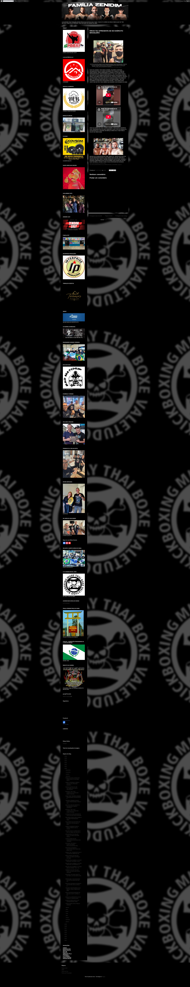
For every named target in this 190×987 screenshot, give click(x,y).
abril (67, 915)
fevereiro (68, 919)
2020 (65, 768)
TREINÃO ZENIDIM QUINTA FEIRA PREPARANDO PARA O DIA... (73, 802)
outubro (68, 774)
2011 (65, 940)
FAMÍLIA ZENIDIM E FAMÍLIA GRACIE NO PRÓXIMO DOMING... (72, 784)
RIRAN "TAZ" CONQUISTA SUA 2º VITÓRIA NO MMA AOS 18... (73, 853)
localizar (65, 743)
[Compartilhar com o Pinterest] (115, 170)
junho (67, 911)
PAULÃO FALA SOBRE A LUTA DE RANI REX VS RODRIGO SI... (73, 864)
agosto (67, 907)
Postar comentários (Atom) (110, 219)
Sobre (63, 969)
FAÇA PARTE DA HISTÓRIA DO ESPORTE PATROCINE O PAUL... (72, 823)
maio (67, 913)
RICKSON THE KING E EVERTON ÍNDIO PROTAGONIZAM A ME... (72, 844)
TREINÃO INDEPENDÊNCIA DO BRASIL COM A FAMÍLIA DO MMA (73, 889)
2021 (65, 766)
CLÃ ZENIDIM (66, 603)
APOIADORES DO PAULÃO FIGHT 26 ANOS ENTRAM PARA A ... (72, 835)
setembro (68, 776)
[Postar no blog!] (111, 170)
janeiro (67, 921)
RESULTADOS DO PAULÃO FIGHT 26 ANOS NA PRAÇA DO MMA (72, 857)
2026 (65, 756)
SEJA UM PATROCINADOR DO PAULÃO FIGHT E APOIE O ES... (72, 894)
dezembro (68, 770)
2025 (65, 758)
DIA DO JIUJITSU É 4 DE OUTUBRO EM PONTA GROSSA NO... (71, 788)
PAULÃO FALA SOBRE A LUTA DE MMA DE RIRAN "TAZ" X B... (73, 867)
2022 (65, 764)
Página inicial (108, 216)
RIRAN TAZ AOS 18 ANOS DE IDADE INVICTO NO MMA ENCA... (72, 779)
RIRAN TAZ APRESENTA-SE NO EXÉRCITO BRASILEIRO (73, 897)
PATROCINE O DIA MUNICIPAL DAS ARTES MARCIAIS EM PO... (72, 880)
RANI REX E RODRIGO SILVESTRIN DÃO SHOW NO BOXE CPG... (72, 849)
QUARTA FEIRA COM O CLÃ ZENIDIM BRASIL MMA (72, 901)
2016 (65, 930)
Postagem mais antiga (121, 216)
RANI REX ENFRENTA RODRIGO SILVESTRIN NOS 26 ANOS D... (73, 885)
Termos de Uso (65, 971)
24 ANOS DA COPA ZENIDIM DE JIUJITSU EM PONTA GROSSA (73, 815)
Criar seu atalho (66, 724)
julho (67, 909)
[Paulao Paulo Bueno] (64, 723)
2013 (65, 936)
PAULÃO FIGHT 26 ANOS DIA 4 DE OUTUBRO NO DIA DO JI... (73, 831)
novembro (68, 772)
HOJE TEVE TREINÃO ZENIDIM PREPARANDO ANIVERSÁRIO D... (73, 797)
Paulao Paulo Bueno (66, 720)
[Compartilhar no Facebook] (114, 170)
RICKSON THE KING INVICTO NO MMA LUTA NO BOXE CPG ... (73, 876)
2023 (65, 762)
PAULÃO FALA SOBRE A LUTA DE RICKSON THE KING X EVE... (73, 861)
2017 (65, 928)
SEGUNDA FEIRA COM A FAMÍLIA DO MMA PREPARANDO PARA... (73, 818)
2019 (65, 924)
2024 (65, 760)
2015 (65, 932)
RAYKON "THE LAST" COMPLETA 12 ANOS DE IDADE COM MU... (71, 793)
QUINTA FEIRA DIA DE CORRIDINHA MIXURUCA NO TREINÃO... (73, 840)
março (67, 917)
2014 (65, 934)
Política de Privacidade (67, 973)
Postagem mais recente (96, 216)
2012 (65, 938)
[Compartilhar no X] (112, 170)
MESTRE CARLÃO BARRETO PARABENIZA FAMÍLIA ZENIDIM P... (72, 806)
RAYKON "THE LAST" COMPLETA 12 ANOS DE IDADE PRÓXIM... (71, 811)
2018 (65, 926)
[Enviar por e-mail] (109, 170)
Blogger (103, 976)
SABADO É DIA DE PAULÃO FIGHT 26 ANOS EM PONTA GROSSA (72, 871)
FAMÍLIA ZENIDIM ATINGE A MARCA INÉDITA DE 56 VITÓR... (72, 828)
